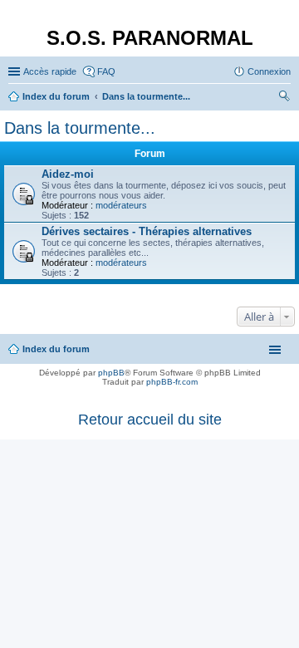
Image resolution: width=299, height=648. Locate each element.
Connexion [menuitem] (269, 71)
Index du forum (56, 349)
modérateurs (121, 205)
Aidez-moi (68, 174)
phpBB (111, 372)
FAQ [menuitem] (106, 71)
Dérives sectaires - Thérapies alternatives (147, 231)
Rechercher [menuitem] (284, 98)
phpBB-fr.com (172, 381)
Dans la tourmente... (79, 128)
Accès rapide (49, 71)
